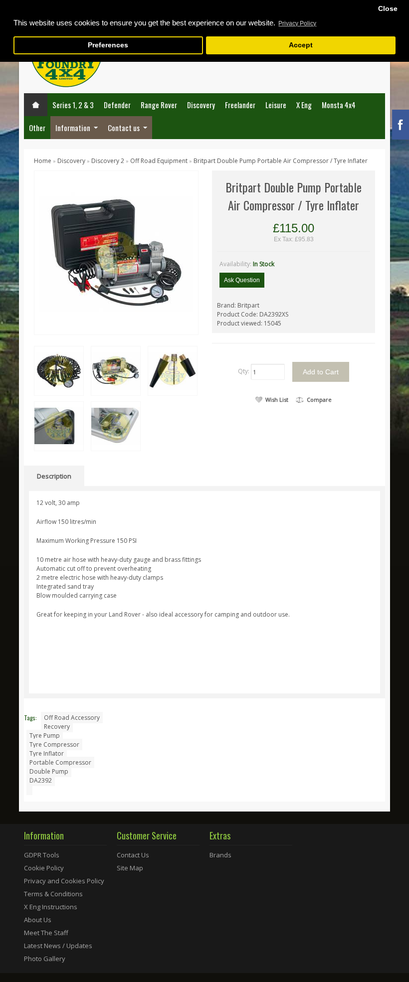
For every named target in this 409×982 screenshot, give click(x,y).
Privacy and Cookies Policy (64, 880)
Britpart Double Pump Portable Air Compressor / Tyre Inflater (281, 161)
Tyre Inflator (46, 753)
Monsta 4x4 (339, 104)
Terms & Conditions (53, 893)
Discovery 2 (108, 161)
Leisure (275, 104)
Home (42, 161)
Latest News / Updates (58, 945)
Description (54, 476)
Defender (117, 104)
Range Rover (159, 104)
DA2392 (40, 780)
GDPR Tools (41, 854)
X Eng (304, 104)
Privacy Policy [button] (297, 23)
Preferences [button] (108, 45)
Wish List (276, 399)
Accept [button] (301, 45)
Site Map (130, 867)
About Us (37, 919)
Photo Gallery (44, 958)
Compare (319, 399)
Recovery (57, 726)
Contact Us (133, 854)
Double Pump (48, 771)
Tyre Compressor (54, 744)
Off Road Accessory (72, 717)
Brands (220, 854)
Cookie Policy (44, 867)
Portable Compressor (60, 762)
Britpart (248, 305)
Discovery (201, 104)
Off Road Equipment (159, 161)
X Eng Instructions (50, 906)
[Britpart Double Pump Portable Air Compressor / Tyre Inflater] (116, 252)
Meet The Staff (46, 932)
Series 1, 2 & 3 (73, 104)
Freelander (240, 104)
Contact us (124, 127)
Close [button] (388, 8)
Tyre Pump (44, 735)
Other (37, 127)
